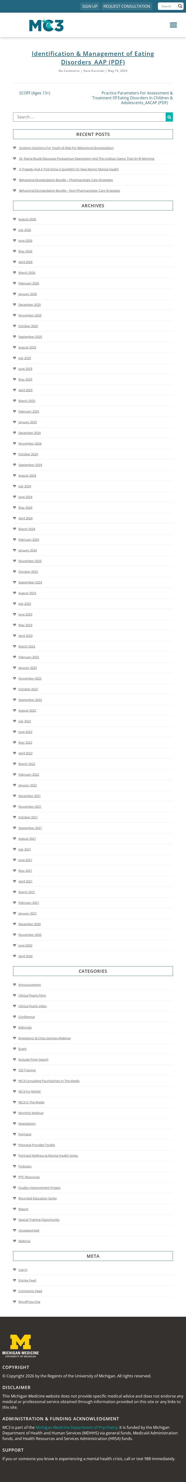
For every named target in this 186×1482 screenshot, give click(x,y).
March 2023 (26, 646)
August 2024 (27, 475)
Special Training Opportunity (39, 1219)
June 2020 (25, 945)
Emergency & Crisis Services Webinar (44, 1038)
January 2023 (27, 668)
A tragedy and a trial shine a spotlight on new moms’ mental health (69, 169)
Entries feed (27, 1280)
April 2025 (25, 390)
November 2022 (29, 678)
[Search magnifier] (180, 6)
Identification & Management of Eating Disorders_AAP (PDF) (93, 57)
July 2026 (24, 230)
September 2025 (30, 336)
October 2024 (28, 454)
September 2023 (30, 582)
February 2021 (28, 902)
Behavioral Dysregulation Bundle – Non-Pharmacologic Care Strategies (69, 190)
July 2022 (24, 721)
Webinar (24, 1241)
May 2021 (25, 870)
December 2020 (29, 924)
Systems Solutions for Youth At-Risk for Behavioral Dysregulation (66, 148)
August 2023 (27, 593)
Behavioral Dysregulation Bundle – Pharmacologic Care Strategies (66, 180)
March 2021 (26, 892)
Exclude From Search (33, 1059)
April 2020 (25, 956)
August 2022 (27, 710)
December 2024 (29, 433)
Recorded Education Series (37, 1198)
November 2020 (29, 934)
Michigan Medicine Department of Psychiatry (76, 1427)
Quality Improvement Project (39, 1187)
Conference (26, 1017)
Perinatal (24, 1134)
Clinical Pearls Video (32, 1006)
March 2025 (26, 401)
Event (22, 1049)
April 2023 (25, 635)
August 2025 (27, 347)
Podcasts (24, 1166)
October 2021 (28, 817)
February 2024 (28, 539)
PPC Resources (29, 1177)
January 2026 (27, 294)
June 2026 (25, 240)
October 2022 (28, 689)
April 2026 (25, 262)
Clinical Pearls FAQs (32, 995)
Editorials (25, 1027)
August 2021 (27, 838)
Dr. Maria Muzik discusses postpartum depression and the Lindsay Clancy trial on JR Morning (86, 158)
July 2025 (24, 358)
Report (23, 1209)
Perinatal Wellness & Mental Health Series (48, 1155)
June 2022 (25, 732)
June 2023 (25, 614)
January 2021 (27, 913)
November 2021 (29, 806)
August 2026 (27, 219)
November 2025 (29, 315)
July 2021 (24, 849)
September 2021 (30, 828)
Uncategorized (28, 1230)
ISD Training (27, 1070)
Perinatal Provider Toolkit (36, 1145)
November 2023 (29, 561)
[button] (137, 25)
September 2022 (30, 700)
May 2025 (25, 379)
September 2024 (30, 465)
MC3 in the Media (31, 1102)
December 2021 (29, 796)
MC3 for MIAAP (29, 1091)
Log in (22, 1269)
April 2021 (25, 881)
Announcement (29, 984)
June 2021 (25, 860)
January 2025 (27, 422)
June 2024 (25, 497)
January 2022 (27, 785)
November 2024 (29, 443)
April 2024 (25, 518)
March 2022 (26, 764)
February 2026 (28, 283)
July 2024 (24, 486)
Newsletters (27, 1123)
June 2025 (25, 368)
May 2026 (25, 251)
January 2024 (27, 550)
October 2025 (28, 326)
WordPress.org (29, 1301)
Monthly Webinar (31, 1113)
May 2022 (25, 742)
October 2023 (28, 571)
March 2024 (26, 529)
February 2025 (28, 411)
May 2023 (25, 625)
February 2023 (28, 657)
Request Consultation (126, 6)
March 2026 (26, 272)
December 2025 (29, 304)
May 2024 (25, 507)
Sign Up (90, 6)
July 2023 (24, 603)
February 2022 (28, 774)
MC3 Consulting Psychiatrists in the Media (48, 1081)
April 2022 (25, 753)
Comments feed (30, 1291)
